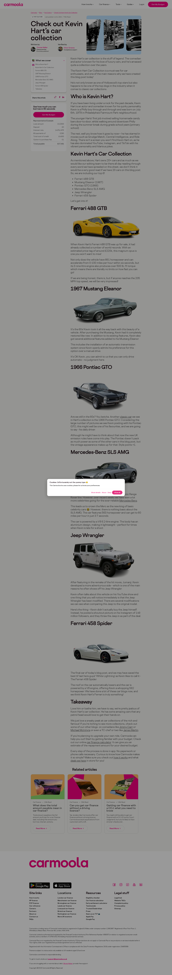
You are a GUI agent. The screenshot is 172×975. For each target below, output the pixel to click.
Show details (96, 492)
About (104, 492)
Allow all (117, 492)
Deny (109, 492)
